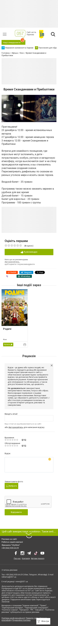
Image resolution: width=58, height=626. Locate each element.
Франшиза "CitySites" (11, 545)
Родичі (7, 328)
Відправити (16, 512)
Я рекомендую (30, 252)
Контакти (26, 558)
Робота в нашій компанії (12, 542)
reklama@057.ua (9, 577)
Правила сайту (32, 618)
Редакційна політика (21, 620)
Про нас (17, 558)
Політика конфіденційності (13, 618)
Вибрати (13, 486)
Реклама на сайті (9, 539)
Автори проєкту (37, 558)
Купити (7, 344)
